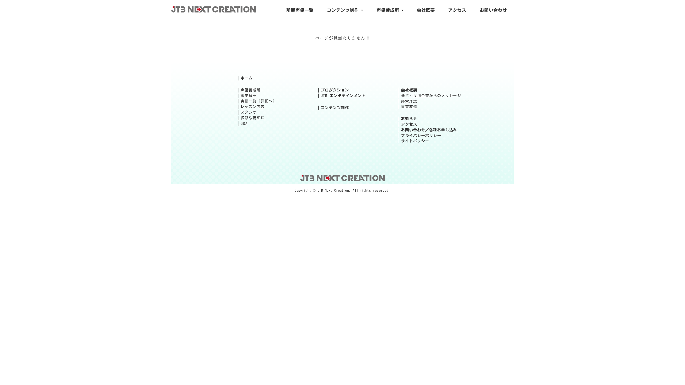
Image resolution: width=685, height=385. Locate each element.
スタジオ (249, 112)
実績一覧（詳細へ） (259, 101)
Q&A (244, 123)
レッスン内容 (253, 107)
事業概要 (249, 96)
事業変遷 (409, 107)
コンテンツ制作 (335, 108)
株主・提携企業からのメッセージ (431, 96)
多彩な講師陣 (253, 118)
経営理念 (409, 101)
